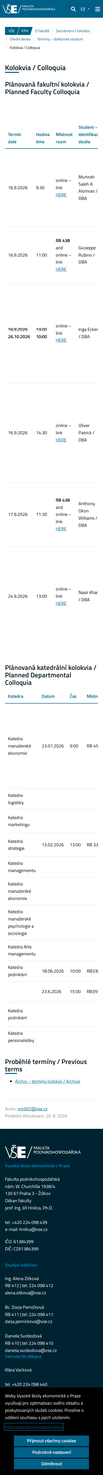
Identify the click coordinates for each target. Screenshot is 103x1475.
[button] (73, 9)
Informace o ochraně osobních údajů (33, 1427)
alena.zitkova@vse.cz (25, 1292)
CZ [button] (83, 9)
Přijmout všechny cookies (51, 1440)
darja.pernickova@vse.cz (28, 1321)
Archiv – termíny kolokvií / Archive (47, 1081)
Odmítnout (51, 1463)
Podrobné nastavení (51, 1452)
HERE (61, 194)
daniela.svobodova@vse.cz (31, 1350)
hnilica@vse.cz (33, 1229)
